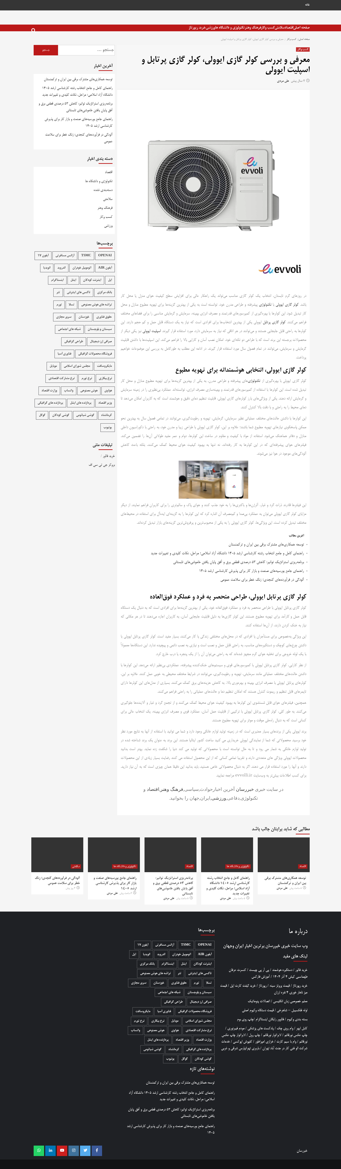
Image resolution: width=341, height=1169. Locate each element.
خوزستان (83, 317)
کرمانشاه (106, 415)
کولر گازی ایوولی (287, 305)
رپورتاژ (263, 986)
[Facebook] (97, 1151)
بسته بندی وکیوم (297, 1019)
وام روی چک (285, 1028)
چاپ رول (254, 1035)
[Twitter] (85, 1151)
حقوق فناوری (104, 317)
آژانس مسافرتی (64, 255)
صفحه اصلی (301, 28)
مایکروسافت (104, 366)
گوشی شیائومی (85, 415)
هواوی (108, 391)
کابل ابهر (301, 1028)
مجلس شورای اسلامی (77, 366)
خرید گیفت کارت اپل (243, 986)
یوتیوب (107, 427)
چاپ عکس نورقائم (295, 1035)
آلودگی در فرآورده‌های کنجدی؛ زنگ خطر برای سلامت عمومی (262, 580)
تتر (58, 292)
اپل (110, 280)
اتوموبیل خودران (81, 268)
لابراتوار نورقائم (272, 1035)
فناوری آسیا (64, 354)
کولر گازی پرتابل (274, 322)
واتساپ (68, 391)
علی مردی (283, 81)
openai (105, 255)
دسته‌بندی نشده (103, 190)
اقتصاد (289, 28)
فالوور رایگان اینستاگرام (270, 1019)
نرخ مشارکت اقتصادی (61, 378)
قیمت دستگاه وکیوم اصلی (258, 1010)
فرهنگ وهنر (253, 28)
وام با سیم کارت (286, 1041)
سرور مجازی (63, 317)
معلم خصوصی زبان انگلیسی (290, 1001)
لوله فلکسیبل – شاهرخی (292, 1010)
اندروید (61, 268)
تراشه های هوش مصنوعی (96, 305)
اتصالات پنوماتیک (259, 1001)
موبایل (53, 366)
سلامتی (280, 28)
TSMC (86, 255)
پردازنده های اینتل (80, 403)
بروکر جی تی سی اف (102, 465)
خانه (307, 5)
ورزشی (210, 28)
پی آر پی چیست (259, 970)
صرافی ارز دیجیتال (101, 341)
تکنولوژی (265, 305)
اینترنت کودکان (92, 280)
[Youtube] (62, 1151)
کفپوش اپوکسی (242, 1041)
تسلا (71, 305)
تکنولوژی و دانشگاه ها (230, 28)
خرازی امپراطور (264, 1041)
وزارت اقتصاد (49, 391)
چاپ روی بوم (245, 1019)
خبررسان (245, 789)
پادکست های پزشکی (261, 1028)
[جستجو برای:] (86, 50)
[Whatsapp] (39, 1151)
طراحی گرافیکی (73, 341)
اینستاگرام (57, 280)
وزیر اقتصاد (105, 403)
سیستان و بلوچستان (100, 329)
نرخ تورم (86, 378)
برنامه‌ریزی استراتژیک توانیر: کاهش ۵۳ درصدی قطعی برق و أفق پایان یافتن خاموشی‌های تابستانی (238, 562)
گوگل (42, 415)
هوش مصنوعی (88, 391)
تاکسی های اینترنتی (78, 292)
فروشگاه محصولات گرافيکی (95, 354)
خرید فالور (109, 456)
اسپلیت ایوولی (151, 331)
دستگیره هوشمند (282, 970)
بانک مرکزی (104, 292)
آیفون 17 (43, 255)
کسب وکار (268, 28)
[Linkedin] (50, 1151)
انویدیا (46, 268)
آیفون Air (105, 268)
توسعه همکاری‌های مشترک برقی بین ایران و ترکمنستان (266, 544)
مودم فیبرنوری (235, 1028)
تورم (59, 305)
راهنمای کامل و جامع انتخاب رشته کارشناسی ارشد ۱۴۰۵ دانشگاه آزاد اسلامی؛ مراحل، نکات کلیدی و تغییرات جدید (227, 553)
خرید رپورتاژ (197, 28)
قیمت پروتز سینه (280, 986)
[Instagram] (73, 1151)
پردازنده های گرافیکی (50, 403)
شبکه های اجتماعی (69, 329)
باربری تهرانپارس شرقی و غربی (240, 1048)
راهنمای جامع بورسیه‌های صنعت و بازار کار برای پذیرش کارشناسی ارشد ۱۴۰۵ (251, 571)
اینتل (73, 280)
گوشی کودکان (60, 415)
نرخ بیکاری (105, 378)
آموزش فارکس (260, 977)
